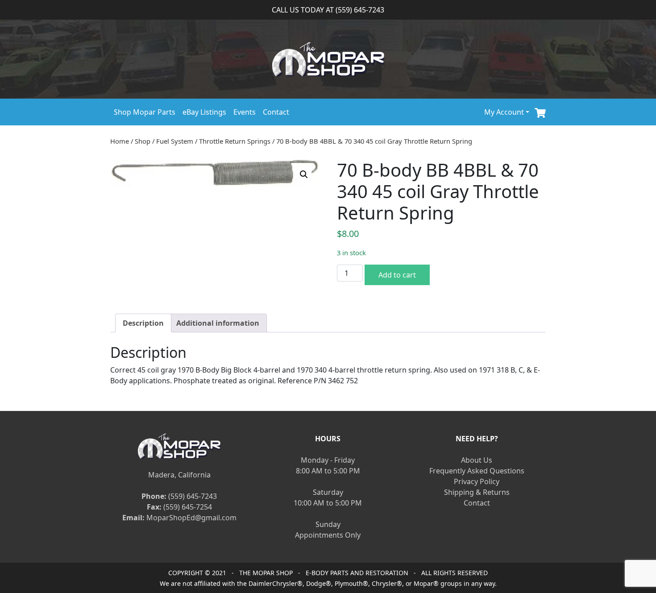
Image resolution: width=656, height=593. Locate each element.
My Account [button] (504, 112)
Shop (142, 141)
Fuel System (174, 141)
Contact (276, 112)
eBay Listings (204, 112)
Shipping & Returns (477, 492)
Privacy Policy (476, 481)
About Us (476, 460)
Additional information (217, 323)
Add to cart (397, 275)
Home (119, 141)
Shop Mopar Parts (144, 112)
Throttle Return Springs (234, 141)
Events (244, 112)
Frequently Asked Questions (476, 471)
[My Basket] (540, 111)
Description (143, 323)
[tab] (143, 323)
